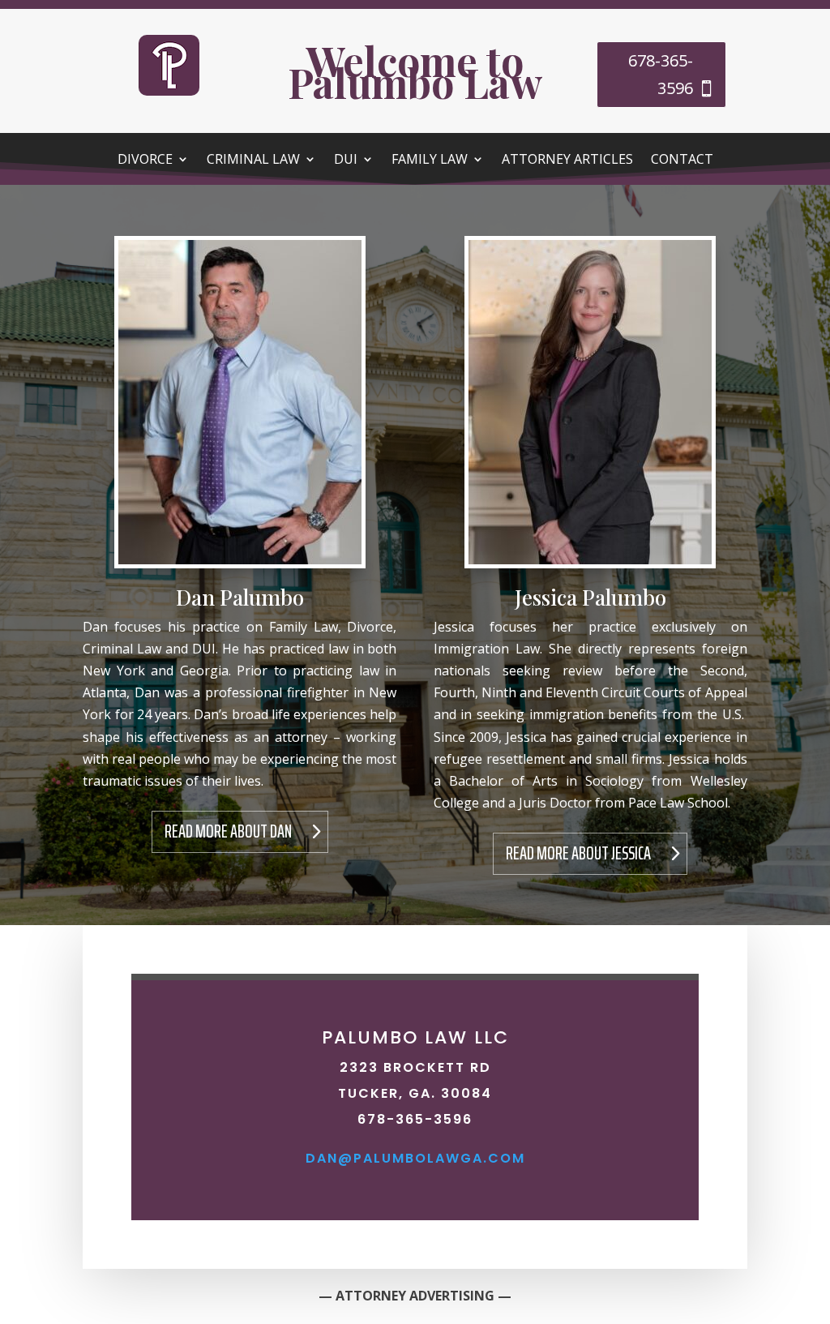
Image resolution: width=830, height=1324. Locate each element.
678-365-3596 (660, 74)
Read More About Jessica (578, 853)
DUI (345, 160)
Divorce (145, 160)
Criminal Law (253, 160)
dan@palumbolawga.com (415, 1158)
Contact (682, 160)
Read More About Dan (228, 831)
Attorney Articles (567, 160)
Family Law (429, 160)
